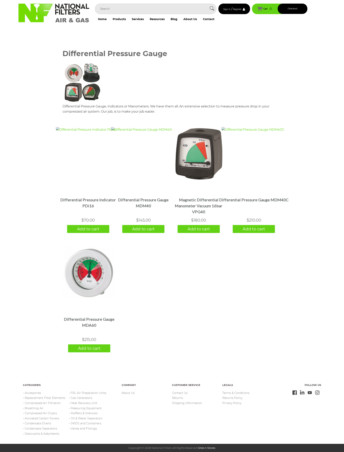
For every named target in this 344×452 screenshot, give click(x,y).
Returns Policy (232, 398)
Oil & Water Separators (86, 418)
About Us (190, 19)
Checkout (292, 8)
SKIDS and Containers (86, 423)
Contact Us (180, 393)
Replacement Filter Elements (45, 398)
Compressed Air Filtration (43, 403)
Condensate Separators (41, 428)
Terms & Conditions (235, 393)
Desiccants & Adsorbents (42, 433)
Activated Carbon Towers (42, 418)
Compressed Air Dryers (41, 413)
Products (119, 19)
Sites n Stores (206, 447)
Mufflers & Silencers (84, 413)
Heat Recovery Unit (84, 403)
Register (237, 9)
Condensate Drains (38, 423)
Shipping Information (187, 403)
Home (102, 19)
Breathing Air (34, 408)
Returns (177, 398)
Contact (208, 19)
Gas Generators (81, 398)
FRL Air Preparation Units (88, 393)
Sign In (227, 9)
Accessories (33, 393)
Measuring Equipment (86, 408)
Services (138, 19)
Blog (174, 19)
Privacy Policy (231, 403)
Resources (157, 19)
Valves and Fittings (84, 428)
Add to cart (88, 229)
